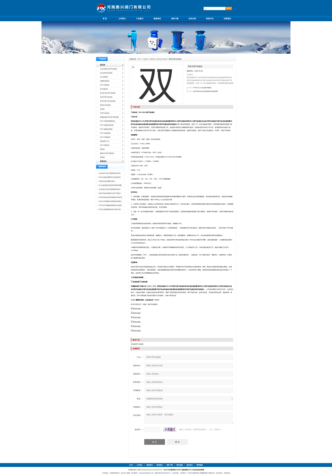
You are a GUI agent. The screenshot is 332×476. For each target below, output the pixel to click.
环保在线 (227, 473)
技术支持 (192, 18)
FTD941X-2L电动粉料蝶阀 (202, 88)
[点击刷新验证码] (169, 429)
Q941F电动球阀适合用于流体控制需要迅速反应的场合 (117, 193)
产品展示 (139, 18)
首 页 (105, 18)
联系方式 (209, 18)
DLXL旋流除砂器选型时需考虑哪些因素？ (113, 185)
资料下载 (174, 18)
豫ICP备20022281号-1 (163, 473)
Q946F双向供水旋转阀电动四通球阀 (205, 91)
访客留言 (227, 18)
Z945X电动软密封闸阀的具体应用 (110, 197)
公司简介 (122, 18)
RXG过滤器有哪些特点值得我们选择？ (112, 177)
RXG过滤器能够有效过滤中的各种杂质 (112, 209)
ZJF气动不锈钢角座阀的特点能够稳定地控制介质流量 (117, 205)
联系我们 (160, 465)
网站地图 (180, 465)
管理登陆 (199, 465)
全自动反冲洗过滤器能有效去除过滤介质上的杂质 (116, 173)
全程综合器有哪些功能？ (107, 181)
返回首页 (189, 465)
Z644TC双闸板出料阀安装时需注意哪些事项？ (115, 201)
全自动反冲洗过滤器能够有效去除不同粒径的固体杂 (116, 189)
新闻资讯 (157, 18)
